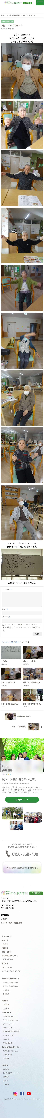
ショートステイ (8, 1035)
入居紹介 (6, 1084)
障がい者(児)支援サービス (11, 1047)
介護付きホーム (8, 1016)
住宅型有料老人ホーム (10, 1020)
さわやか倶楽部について (10, 978)
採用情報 (5, 948)
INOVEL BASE (7, 967)
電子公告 (5, 963)
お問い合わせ (6, 951)
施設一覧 (5, 940)
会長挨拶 (6, 990)
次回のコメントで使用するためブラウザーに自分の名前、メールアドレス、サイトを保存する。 (21, 627)
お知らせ (5, 944)
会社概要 (5, 1000)
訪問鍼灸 (6, 1077)
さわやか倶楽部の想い (10, 982)
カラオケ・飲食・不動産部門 (11, 923)
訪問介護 (6, 1039)
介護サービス (6, 1012)
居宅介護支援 (7, 1043)
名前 (5, 609)
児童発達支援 (7, 1055)
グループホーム (8, 1024)
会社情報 (6, 1004)
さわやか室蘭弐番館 (7, 21)
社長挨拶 (6, 994)
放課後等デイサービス (10, 1051)
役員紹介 (6, 1008)
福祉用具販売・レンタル (11, 1073)
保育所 (5, 1081)
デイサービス (7, 1028)
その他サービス (7, 1065)
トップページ (6, 936)
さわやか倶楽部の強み (10, 986)
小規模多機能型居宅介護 (11, 1031)
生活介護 (6, 1058)
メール (6, 616)
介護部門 (4, 919)
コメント (7, 589)
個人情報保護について (9, 955)
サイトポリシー (7, 959)
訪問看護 (6, 1069)
